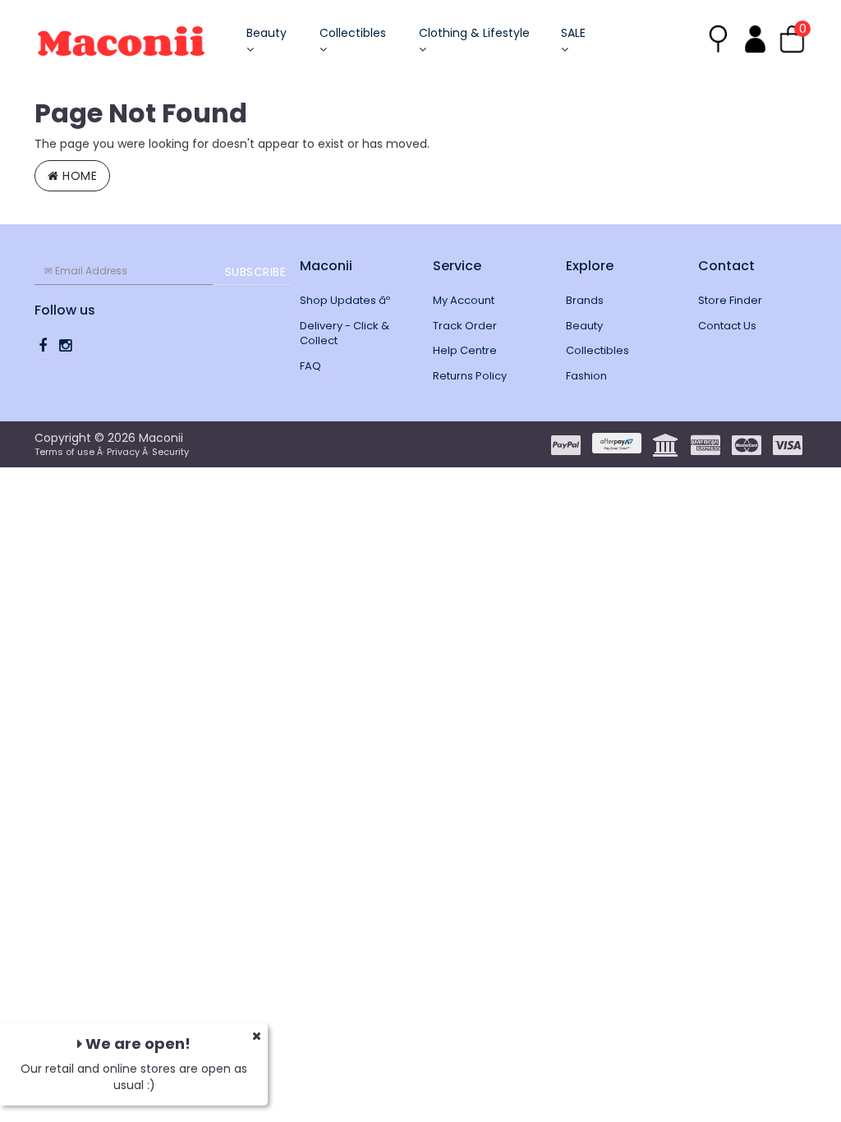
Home (78, 176)
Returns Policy (470, 376)
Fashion (586, 376)
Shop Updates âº (345, 300)
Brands (585, 300)
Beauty (266, 33)
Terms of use (64, 451)
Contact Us (727, 325)
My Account (463, 300)
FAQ (310, 366)
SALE (573, 33)
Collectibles (352, 33)
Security (170, 451)
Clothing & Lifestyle (474, 33)
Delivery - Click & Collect (344, 333)
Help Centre (465, 350)
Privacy (123, 451)
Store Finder (730, 300)
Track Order (465, 325)
